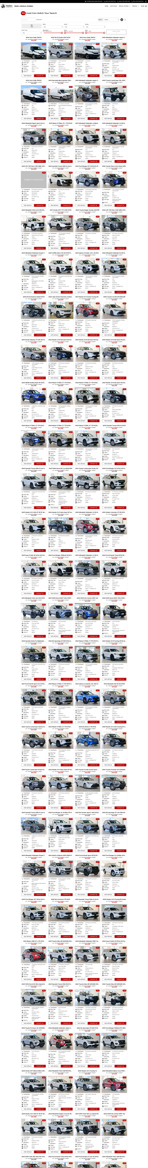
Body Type (24, 30)
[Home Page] (7, 6)
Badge (87, 24)
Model (65, 24)
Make (44, 24)
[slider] (62, 33)
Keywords (39, 19)
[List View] (125, 19)
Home (106, 6)
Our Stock (113, 6)
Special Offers (123, 6)
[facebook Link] (146, 1)
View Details (27, 75)
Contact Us (39, 75)
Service (134, 6)
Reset (100, 19)
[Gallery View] (121, 19)
